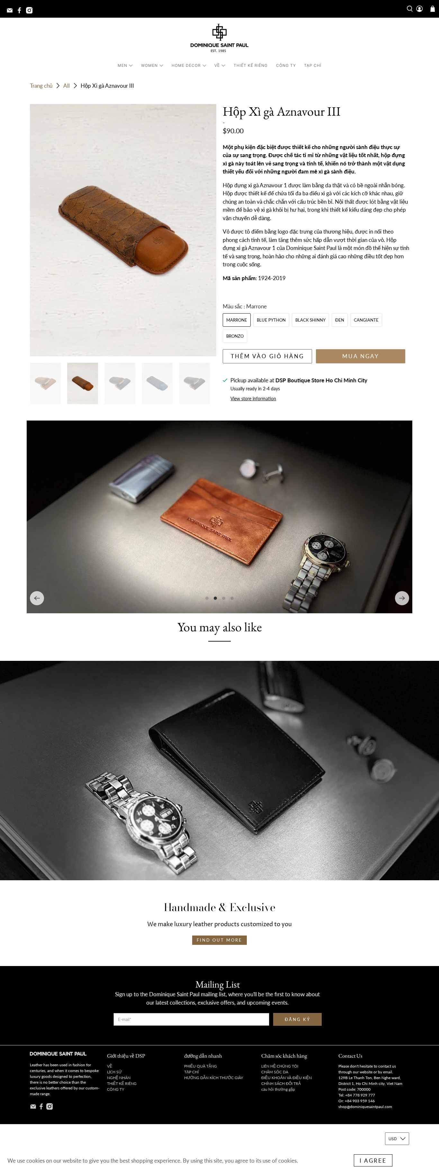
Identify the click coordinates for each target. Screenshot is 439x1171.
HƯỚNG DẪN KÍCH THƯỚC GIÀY (213, 1077)
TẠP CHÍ (312, 65)
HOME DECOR (186, 65)
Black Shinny (310, 320)
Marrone (236, 320)
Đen (339, 320)
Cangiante (366, 320)
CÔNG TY (286, 65)
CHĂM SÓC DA (274, 1071)
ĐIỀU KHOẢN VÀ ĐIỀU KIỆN (286, 1077)
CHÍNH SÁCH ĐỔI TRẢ (281, 1083)
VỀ (217, 65)
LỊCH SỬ (114, 1071)
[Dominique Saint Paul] (219, 39)
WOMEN (149, 65)
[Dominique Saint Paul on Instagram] (31, 12)
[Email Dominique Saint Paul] (11, 12)
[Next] (402, 598)
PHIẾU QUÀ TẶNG (200, 1066)
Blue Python (271, 320)
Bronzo (235, 336)
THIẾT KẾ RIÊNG (251, 65)
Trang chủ (41, 85)
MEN (122, 65)
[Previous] (37, 598)
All (66, 85)
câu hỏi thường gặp (278, 1089)
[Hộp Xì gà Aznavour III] (123, 230)
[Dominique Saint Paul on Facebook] (21, 12)
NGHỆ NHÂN (118, 1077)
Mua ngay (360, 356)
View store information (253, 398)
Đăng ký (297, 1019)
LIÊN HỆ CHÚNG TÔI (279, 1066)
